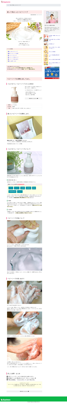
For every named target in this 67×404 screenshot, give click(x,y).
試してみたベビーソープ (13, 51)
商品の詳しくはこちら (33, 98)
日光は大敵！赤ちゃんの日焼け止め (54, 40)
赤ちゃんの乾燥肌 (52, 51)
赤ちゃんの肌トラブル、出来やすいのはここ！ (54, 48)
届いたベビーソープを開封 (13, 53)
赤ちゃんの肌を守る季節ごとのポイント (54, 63)
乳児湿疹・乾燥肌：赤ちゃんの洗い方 (54, 36)
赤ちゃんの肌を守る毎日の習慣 (54, 59)
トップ (8, 5)
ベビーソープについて (13, 55)
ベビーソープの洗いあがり (13, 59)
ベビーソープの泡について (13, 57)
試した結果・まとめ (12, 61)
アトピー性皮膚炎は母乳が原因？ (54, 56)
